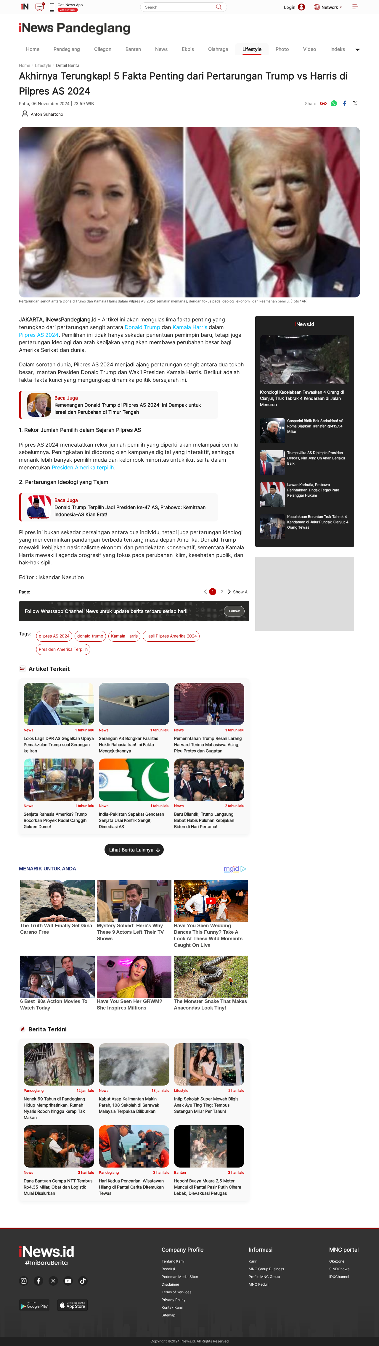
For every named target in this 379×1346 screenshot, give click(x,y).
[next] (229, 592)
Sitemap (168, 1315)
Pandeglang (67, 49)
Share (310, 103)
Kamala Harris (190, 327)
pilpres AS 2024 (54, 635)
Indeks (337, 49)
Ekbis (188, 49)
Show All (241, 591)
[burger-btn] (355, 7)
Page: (24, 591)
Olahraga (218, 49)
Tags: (25, 634)
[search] (218, 7)
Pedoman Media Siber (180, 1276)
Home (32, 49)
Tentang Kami (173, 1261)
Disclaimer (170, 1284)
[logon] (25, 7)
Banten (133, 49)
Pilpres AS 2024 (39, 335)
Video (309, 49)
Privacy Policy (174, 1299)
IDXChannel (339, 1276)
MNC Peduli (259, 1284)
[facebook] (344, 103)
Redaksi (168, 1269)
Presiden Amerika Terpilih (63, 649)
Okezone (336, 1261)
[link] (323, 103)
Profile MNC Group (264, 1276)
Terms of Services (176, 1292)
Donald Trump (142, 327)
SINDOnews (339, 1269)
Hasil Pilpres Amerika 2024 (171, 635)
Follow (234, 611)
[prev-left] (205, 592)
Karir (252, 1261)
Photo (282, 49)
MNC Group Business (266, 1269)
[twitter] (355, 103)
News (161, 49)
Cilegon (102, 49)
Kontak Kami (172, 1307)
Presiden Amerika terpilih (83, 467)
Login (290, 7)
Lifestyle (252, 49)
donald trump (90, 635)
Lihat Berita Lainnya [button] (131, 850)
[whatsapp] (334, 103)
